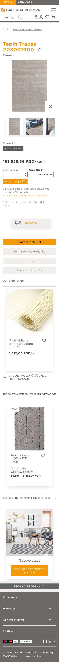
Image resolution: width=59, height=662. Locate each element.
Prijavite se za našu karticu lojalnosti (25, 195)
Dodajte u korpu (12, 181)
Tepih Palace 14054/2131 (20, 458)
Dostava (30, 222)
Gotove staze (29, 560)
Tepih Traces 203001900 (27, 29)
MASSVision (10, 656)
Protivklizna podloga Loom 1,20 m (21, 344)
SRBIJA (8, 2)
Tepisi (6, 29)
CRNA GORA (25, 2)
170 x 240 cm (13, 149)
